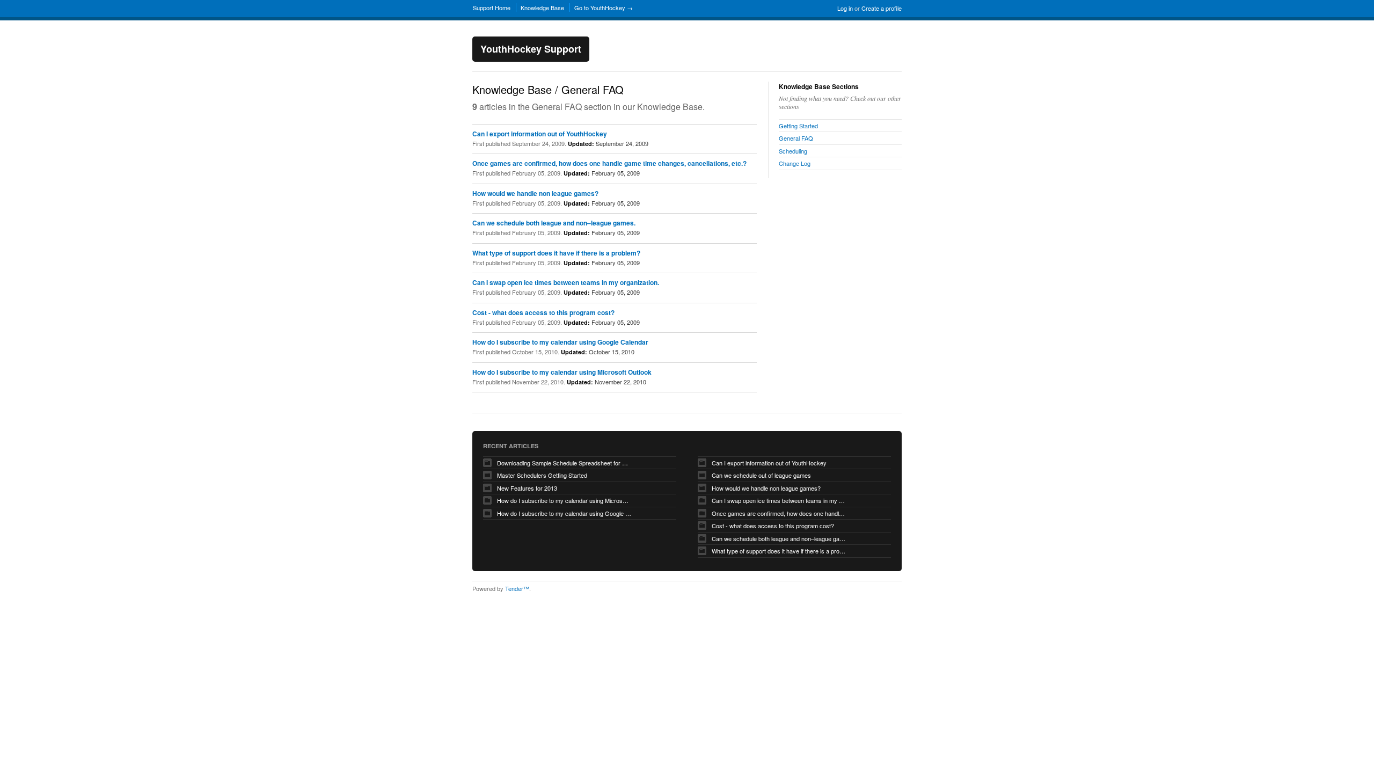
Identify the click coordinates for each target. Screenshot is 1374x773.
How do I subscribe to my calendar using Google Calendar (560, 342)
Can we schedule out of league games (761, 475)
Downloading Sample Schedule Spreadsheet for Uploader (564, 462)
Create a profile (881, 8)
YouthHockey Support (530, 49)
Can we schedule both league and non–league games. (553, 223)
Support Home (491, 7)
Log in (845, 8)
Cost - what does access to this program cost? (543, 312)
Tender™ (517, 588)
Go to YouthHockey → (603, 7)
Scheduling (793, 151)
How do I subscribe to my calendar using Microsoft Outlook (562, 372)
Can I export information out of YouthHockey (539, 133)
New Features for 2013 (527, 488)
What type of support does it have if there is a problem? (556, 253)
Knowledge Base (542, 7)
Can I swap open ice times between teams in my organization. (565, 282)
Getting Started (798, 125)
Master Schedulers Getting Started (542, 475)
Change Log (794, 163)
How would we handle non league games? (535, 193)
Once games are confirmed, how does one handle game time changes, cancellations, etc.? (609, 163)
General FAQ (796, 138)
